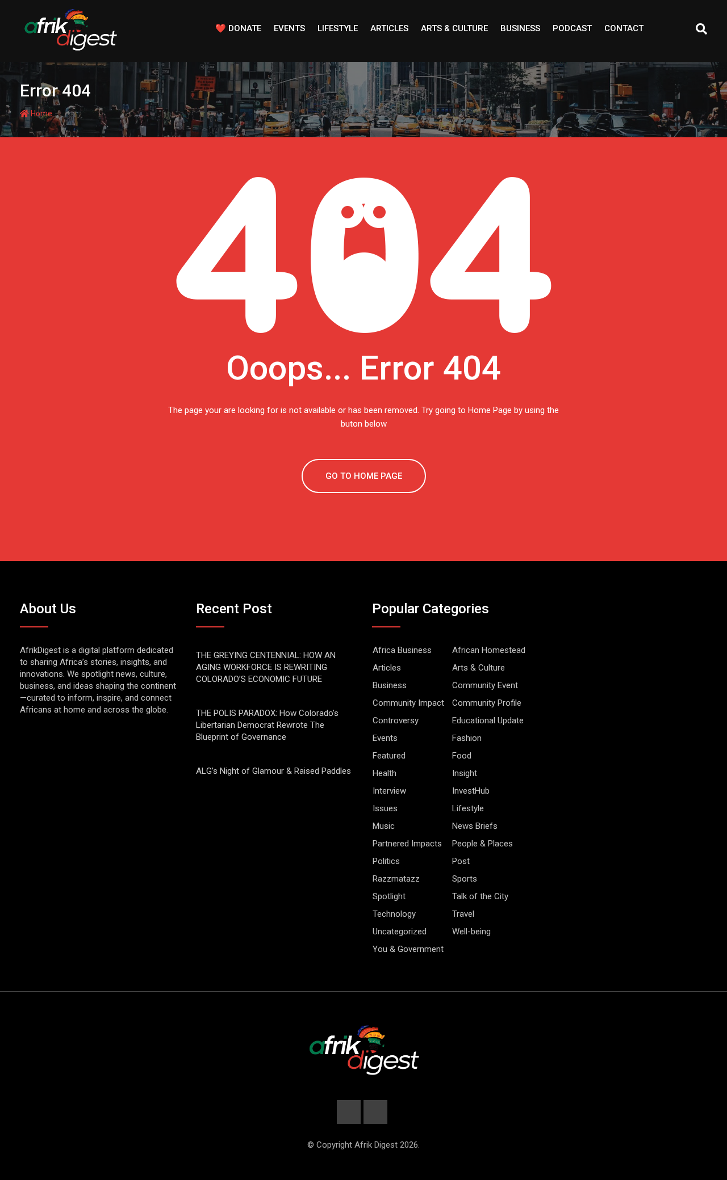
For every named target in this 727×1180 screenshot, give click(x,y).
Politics (386, 861)
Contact (624, 28)
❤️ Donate (238, 28)
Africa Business (402, 650)
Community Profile (486, 703)
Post (461, 861)
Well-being (471, 931)
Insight (464, 773)
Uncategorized (400, 931)
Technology (394, 914)
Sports (464, 879)
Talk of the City (480, 896)
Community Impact (408, 703)
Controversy (396, 720)
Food (461, 756)
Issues (385, 808)
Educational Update (488, 720)
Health (384, 773)
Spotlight (389, 896)
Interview (389, 791)
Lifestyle (337, 28)
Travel (463, 914)
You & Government (408, 949)
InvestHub (471, 791)
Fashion (467, 738)
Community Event (485, 685)
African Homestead (488, 650)
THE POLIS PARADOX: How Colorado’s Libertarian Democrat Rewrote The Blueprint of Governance (267, 725)
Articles (389, 28)
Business (520, 28)
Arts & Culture (454, 28)
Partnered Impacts (407, 843)
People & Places (482, 843)
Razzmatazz (396, 879)
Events (289, 28)
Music (384, 826)
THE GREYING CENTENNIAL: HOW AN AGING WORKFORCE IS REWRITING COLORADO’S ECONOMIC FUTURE (266, 667)
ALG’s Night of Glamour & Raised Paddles (273, 771)
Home (40, 113)
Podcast (572, 28)
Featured (389, 756)
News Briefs (475, 826)
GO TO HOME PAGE (363, 476)
